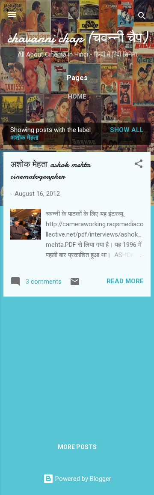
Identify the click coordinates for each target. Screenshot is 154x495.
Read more (125, 281)
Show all (127, 130)
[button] (138, 165)
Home (77, 96)
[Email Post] (75, 284)
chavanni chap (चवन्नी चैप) (77, 38)
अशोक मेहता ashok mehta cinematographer (50, 170)
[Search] (142, 17)
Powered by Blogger (82, 479)
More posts (77, 447)
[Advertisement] (77, 363)
